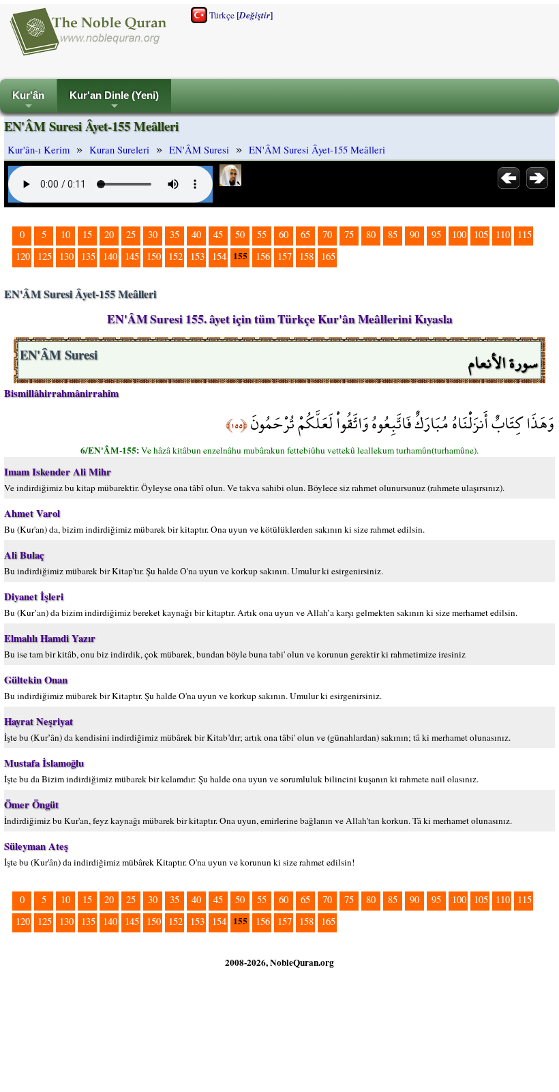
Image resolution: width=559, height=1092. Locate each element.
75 (349, 234)
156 (263, 256)
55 (262, 234)
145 (132, 256)
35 (174, 234)
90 (414, 234)
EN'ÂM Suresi (199, 149)
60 (283, 234)
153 (197, 256)
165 (328, 256)
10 (65, 234)
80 (371, 234)
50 (240, 234)
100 (459, 234)
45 (218, 234)
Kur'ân (28, 101)
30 (152, 234)
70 (327, 234)
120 (23, 256)
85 (392, 234)
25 (131, 234)
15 (87, 234)
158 (306, 256)
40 (196, 234)
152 (175, 256)
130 (66, 256)
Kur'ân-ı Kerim (38, 149)
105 (481, 234)
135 (88, 256)
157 (284, 256)
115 (524, 234)
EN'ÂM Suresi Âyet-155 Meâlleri (317, 149)
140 (110, 256)
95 (436, 234)
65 (305, 234)
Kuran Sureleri (119, 149)
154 (219, 256)
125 (44, 256)
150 (154, 256)
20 (109, 234)
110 (503, 234)
